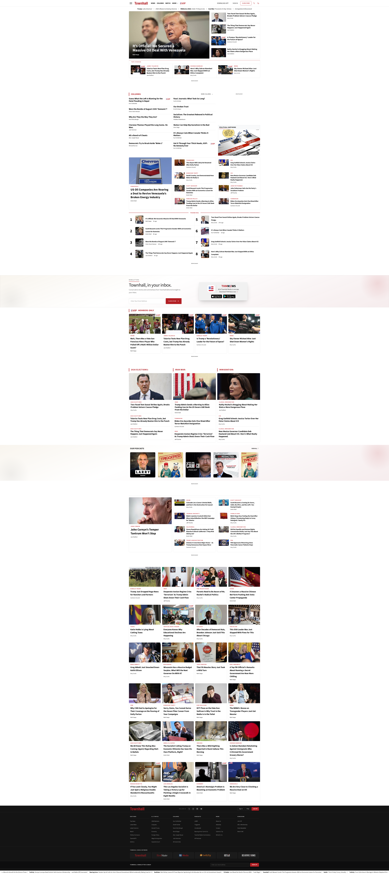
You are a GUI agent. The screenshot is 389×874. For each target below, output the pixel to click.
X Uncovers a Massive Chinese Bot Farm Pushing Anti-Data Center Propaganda (243, 594)
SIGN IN (235, 3)
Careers (218, 828)
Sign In (241, 809)
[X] (189, 808)
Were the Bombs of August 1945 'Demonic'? (148, 109)
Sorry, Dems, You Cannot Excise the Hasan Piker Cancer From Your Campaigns (177, 711)
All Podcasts (197, 838)
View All (255, 449)
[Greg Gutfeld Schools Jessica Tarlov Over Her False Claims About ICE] (205, 242)
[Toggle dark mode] (258, 3)
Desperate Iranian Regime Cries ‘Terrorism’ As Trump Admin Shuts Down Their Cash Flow (194, 435)
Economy (154, 831)
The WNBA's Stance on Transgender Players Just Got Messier (243, 711)
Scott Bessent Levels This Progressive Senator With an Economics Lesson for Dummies (199, 190)
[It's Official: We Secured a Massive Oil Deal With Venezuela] (139, 220)
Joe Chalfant (148, 255)
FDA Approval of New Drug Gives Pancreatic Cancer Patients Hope (241, 544)
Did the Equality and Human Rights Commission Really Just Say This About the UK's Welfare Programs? (244, 531)
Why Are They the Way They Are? (143, 117)
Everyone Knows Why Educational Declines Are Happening (174, 632)
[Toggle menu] (131, 3)
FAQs (248, 809)
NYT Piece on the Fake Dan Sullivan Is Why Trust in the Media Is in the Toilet (209, 711)
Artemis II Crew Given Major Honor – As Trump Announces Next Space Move (199, 544)
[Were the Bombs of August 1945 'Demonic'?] (139, 242)
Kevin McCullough (178, 828)
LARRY (196, 821)
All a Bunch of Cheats (138, 135)
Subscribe (172, 301)
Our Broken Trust (181, 106)
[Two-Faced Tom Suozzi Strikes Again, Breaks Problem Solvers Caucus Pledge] (205, 220)
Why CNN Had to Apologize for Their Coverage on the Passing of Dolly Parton (144, 711)
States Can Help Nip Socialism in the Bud (191, 125)
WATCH (167, 3)
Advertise (218, 825)
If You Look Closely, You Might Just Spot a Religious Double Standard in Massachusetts (143, 789)
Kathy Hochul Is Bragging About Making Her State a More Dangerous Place (238, 406)
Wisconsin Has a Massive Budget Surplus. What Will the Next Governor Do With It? (178, 670)
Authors (132, 842)
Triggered (197, 825)
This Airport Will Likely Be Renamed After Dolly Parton (198, 164)
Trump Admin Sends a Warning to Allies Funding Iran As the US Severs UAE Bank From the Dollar (200, 203)
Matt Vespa (148, 221)
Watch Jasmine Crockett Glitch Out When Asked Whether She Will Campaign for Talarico (200, 518)
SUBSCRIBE (246, 3)
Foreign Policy (155, 835)
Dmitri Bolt (134, 201)
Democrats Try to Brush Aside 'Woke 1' (146, 143)
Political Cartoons (227, 127)
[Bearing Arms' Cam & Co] (198, 465)
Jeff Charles (233, 193)
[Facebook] (197, 808)
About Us (218, 821)
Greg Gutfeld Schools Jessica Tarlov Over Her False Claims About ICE (242, 164)
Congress (154, 825)
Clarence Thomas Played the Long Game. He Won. (148, 126)
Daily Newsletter (241, 828)
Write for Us (219, 835)
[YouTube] (201, 808)
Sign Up (254, 865)
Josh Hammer (177, 838)
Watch (132, 831)
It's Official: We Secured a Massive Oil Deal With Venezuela (159, 48)
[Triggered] (170, 465)
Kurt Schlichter (215, 233)
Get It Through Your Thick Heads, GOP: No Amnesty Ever (190, 144)
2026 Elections (155, 821)
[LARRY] (142, 465)
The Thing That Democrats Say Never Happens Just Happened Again (169, 253)
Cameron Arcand (191, 167)
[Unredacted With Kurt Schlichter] (226, 465)
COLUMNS (160, 3)
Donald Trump (155, 828)
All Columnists (177, 842)
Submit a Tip (219, 831)
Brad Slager (176, 831)
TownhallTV (133, 838)
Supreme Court (156, 842)
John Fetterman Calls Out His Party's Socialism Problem (243, 189)
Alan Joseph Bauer (178, 835)
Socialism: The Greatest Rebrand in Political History (193, 115)
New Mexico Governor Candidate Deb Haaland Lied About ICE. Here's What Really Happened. (243, 177)
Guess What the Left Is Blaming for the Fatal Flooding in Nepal (146, 100)
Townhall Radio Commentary (202, 835)
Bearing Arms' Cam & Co (201, 831)
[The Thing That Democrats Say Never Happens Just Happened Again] (139, 254)
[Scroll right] (258, 463)
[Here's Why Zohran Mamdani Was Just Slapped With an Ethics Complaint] (205, 254)
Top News (132, 821)
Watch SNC (240, 831)
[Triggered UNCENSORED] (253, 465)
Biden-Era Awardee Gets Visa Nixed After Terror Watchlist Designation (244, 202)
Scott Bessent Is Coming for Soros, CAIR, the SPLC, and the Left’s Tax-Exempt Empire (242, 505)
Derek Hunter (176, 825)
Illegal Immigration (157, 838)
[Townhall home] (137, 808)
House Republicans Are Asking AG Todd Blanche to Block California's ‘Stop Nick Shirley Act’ (200, 531)
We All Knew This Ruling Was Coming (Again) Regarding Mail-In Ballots (144, 749)
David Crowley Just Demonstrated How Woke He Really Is (200, 176)
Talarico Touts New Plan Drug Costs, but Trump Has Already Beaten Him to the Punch (177, 341)
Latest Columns (134, 828)
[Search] (254, 3)
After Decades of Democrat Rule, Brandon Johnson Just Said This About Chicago (211, 632)
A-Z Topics (155, 816)
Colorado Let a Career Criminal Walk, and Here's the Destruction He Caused (199, 504)
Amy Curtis (189, 180)
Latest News (133, 825)
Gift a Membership (242, 825)
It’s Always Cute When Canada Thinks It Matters (190, 134)
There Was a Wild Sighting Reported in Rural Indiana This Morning (210, 749)
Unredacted (197, 828)
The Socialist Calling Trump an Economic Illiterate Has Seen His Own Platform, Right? (178, 749)
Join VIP (255, 809)
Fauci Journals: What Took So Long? (189, 98)
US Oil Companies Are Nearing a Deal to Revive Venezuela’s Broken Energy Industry (149, 193)
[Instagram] (193, 808)
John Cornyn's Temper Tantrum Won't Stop (145, 531)
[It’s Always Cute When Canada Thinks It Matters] (205, 231)
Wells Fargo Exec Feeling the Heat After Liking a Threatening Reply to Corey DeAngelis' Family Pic (244, 518)
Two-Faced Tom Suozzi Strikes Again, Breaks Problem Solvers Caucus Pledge (150, 406)
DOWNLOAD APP (222, 3)
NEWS (153, 3)
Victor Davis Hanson (150, 244)
